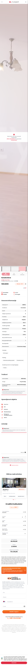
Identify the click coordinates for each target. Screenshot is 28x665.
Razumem (14, 662)
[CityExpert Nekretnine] (14, 2)
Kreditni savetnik (6, 582)
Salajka (3, 280)
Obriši (23, 512)
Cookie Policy (15, 658)
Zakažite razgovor (14, 611)
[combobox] (16, 602)
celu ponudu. (14, 140)
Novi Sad (7, 280)
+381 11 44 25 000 (15, 618)
